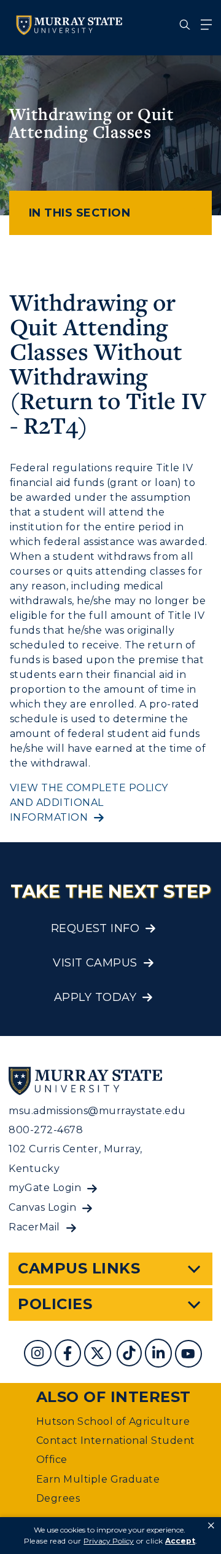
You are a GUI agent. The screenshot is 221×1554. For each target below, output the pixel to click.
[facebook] (69, 1355)
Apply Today (95, 997)
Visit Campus (95, 963)
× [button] (211, 1526)
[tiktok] (130, 1355)
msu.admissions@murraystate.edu (97, 1111)
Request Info (95, 928)
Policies (55, 1304)
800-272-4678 (46, 1130)
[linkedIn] (160, 1355)
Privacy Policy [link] (108, 1540)
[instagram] (39, 1355)
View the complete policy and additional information (89, 802)
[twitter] (99, 1355)
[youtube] (189, 1355)
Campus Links (79, 1268)
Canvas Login (42, 1207)
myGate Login (45, 1187)
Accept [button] (180, 1540)
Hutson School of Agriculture (113, 1421)
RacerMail (34, 1227)
